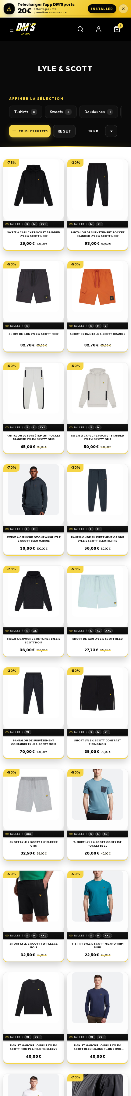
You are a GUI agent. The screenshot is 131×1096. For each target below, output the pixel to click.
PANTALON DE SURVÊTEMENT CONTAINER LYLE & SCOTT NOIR (33, 742)
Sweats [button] (59, 112)
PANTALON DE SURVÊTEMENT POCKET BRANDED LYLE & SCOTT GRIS (33, 437)
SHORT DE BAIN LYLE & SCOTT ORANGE (97, 334)
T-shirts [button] (24, 112)
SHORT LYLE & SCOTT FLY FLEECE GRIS (33, 843)
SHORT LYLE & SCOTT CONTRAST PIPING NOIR (97, 742)
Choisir (111, 131)
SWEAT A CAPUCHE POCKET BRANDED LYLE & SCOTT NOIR (33, 234)
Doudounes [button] (97, 112)
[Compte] (98, 29)
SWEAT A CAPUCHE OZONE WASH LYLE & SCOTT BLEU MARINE (33, 538)
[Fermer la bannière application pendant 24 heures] (123, 8)
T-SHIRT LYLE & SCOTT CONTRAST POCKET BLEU (97, 843)
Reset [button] (64, 131)
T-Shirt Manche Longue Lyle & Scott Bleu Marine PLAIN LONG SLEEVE (98, 1047)
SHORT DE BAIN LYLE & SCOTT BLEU (97, 638)
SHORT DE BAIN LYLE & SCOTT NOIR (33, 334)
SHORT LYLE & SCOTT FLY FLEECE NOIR (33, 945)
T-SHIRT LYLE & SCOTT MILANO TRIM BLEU (97, 945)
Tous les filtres (33, 131)
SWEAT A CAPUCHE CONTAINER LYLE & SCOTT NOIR (33, 640)
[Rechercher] (80, 29)
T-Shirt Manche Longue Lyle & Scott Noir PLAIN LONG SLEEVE (34, 1047)
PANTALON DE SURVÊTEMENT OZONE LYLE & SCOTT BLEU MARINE (97, 538)
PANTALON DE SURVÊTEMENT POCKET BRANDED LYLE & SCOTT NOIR (97, 234)
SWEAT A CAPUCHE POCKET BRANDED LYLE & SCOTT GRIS (97, 437)
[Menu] (11, 29)
